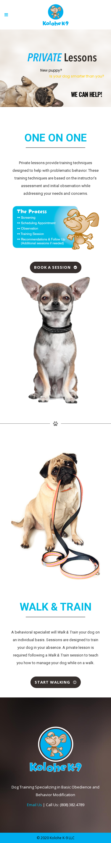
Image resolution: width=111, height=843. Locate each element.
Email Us (34, 804)
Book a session (52, 267)
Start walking (52, 682)
